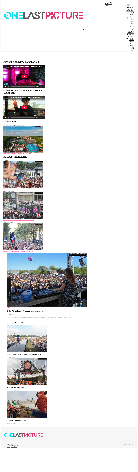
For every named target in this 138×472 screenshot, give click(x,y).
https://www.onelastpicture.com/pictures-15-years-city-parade (18, 220)
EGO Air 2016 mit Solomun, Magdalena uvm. (25, 311)
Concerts (108, 6)
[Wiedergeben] (5, 86)
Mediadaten (130, 18)
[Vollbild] (43, 86)
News (110, 2)
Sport (132, 16)
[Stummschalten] (40, 86)
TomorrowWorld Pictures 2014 (15, 387)
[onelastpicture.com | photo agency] (44, 29)
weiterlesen (10, 319)
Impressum (10, 444)
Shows (132, 14)
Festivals (108, 4)
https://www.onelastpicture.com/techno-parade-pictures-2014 (18, 251)
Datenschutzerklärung (12, 445)
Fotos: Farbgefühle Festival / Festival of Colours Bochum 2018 (24, 354)
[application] (24, 76)
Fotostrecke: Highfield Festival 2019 (16, 420)
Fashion (131, 13)
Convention (130, 11)
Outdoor (9, 307)
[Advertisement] (48, 460)
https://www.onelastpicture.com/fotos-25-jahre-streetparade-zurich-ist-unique (22, 188)
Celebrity (131, 9)
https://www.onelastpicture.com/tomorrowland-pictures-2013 (18, 153)
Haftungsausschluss (12, 447)
